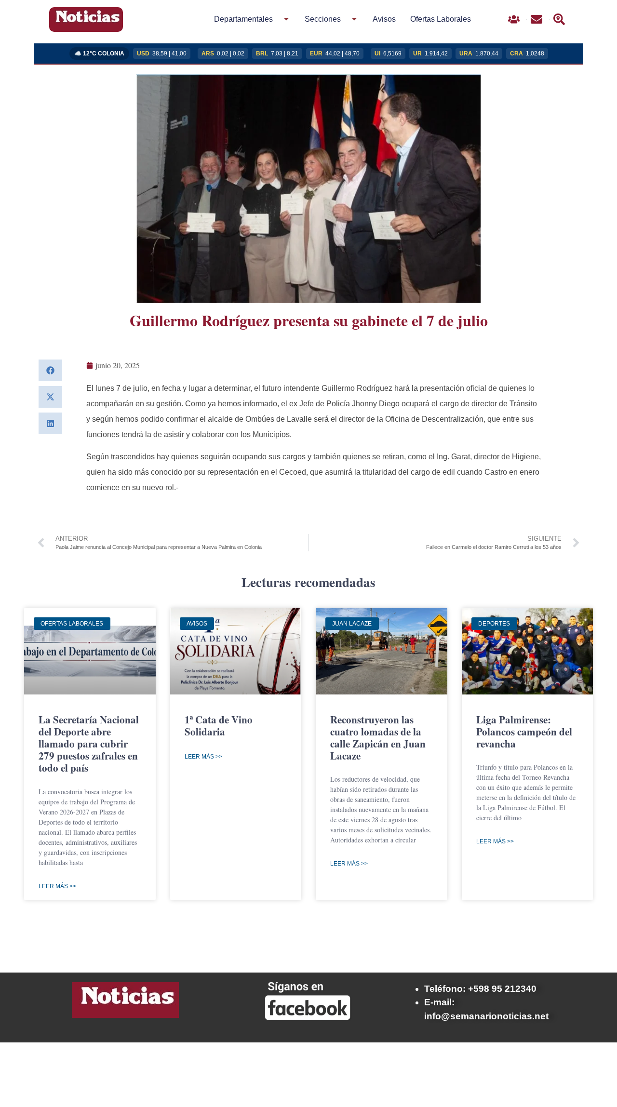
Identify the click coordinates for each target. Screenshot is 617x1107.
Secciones (323, 19)
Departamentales (243, 19)
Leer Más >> (57, 886)
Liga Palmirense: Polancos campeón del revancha (524, 731)
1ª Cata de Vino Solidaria (219, 725)
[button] (50, 370)
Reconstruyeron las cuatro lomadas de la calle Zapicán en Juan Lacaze (378, 737)
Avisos (384, 19)
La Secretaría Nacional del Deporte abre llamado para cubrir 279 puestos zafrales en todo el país (89, 743)
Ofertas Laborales (440, 19)
